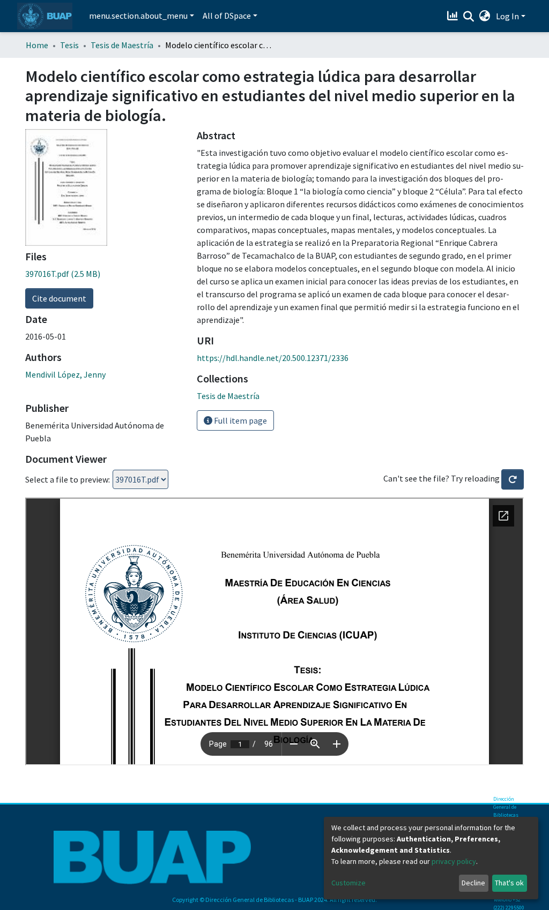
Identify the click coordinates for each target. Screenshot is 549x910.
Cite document (59, 298)
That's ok (509, 883)
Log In (507, 16)
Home (37, 45)
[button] (485, 16)
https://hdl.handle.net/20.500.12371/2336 (272, 357)
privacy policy (454, 861)
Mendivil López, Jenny (65, 374)
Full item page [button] (239, 420)
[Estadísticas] (454, 16)
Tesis (69, 45)
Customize (348, 883)
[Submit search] (469, 17)
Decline (473, 883)
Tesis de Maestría (122, 45)
